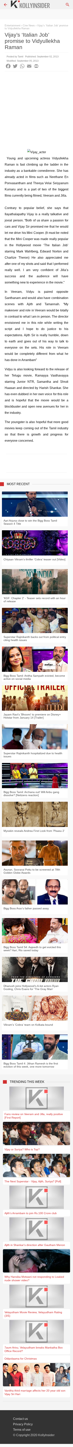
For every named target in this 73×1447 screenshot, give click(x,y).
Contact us (20, 1418)
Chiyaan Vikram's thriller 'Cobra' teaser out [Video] (34, 559)
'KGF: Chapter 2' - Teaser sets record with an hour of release (35, 600)
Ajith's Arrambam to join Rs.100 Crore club (30, 1213)
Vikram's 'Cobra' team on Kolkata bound (28, 1024)
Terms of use (22, 1429)
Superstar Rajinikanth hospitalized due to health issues (33, 755)
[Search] (67, 4)
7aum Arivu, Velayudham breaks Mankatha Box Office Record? (33, 1349)
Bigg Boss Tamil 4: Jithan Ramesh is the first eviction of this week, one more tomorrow (31, 1065)
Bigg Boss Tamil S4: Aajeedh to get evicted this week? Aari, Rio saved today (32, 949)
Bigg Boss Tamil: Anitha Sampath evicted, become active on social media (34, 677)
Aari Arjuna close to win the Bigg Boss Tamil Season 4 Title (30, 522)
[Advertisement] (36, 109)
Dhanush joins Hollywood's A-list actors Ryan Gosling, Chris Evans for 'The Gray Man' (31, 987)
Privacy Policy (23, 1424)
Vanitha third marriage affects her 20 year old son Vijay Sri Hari (34, 1392)
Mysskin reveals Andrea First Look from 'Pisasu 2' (34, 830)
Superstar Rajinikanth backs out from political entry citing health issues (35, 638)
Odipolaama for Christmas (20, 1358)
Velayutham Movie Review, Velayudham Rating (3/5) (33, 1314)
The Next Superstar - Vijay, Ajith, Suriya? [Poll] (32, 1181)
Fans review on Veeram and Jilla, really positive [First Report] (33, 1116)
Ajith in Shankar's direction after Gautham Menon (34, 1245)
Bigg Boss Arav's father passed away (26, 908)
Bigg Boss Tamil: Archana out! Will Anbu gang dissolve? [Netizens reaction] (31, 793)
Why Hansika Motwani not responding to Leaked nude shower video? (34, 1278)
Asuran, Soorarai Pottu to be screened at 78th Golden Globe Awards (32, 871)
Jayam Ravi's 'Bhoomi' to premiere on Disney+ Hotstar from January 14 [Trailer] (32, 716)
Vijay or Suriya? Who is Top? (22, 1149)
